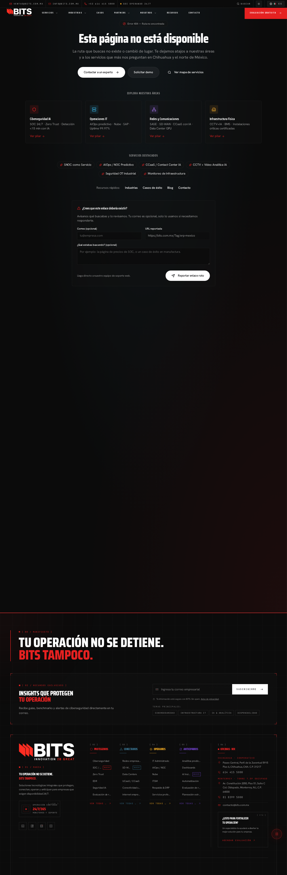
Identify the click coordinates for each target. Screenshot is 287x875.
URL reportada (153, 228)
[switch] (259, 4)
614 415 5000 (233, 772)
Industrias (75, 12)
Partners (120, 12)
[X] (51, 826)
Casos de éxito (152, 188)
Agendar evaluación (236, 840)
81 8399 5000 (233, 797)
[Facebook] (32, 826)
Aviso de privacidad (210, 699)
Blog (170, 188)
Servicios (48, 12)
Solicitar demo (143, 72)
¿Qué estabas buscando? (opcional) (97, 245)
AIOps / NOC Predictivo (118, 165)
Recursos (172, 12)
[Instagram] (41, 826)
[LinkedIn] (23, 826)
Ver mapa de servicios (188, 72)
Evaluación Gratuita (263, 12)
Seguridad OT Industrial (121, 173)
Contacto (194, 12)
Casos (100, 12)
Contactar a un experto (98, 72)
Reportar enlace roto (191, 276)
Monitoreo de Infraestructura (166, 173)
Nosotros (146, 12)
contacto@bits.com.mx (236, 805)
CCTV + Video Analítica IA (210, 165)
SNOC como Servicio (77, 165)
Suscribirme (246, 689)
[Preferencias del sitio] (277, 834)
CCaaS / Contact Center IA (163, 165)
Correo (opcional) (87, 228)
